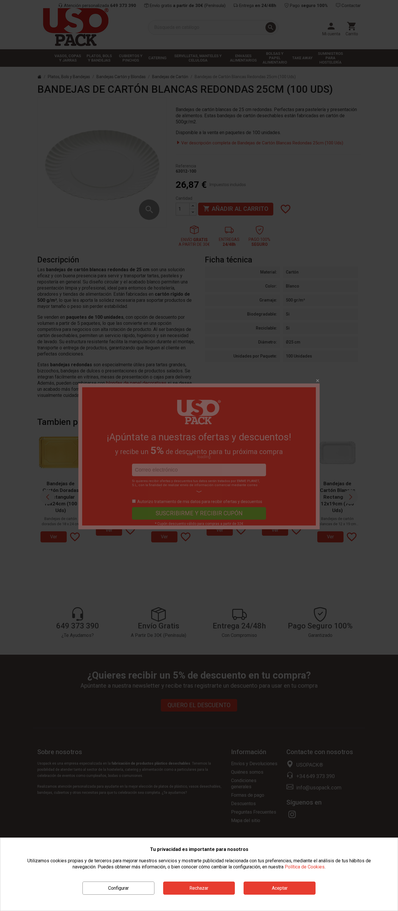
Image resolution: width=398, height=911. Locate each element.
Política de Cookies (305, 867)
